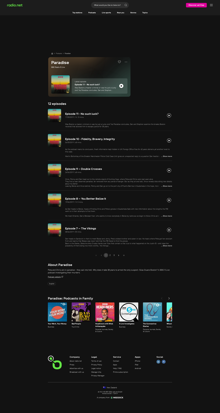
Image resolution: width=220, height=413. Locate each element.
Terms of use (96, 361)
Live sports (106, 13)
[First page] (96, 255)
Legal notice (96, 368)
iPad (136, 365)
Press (72, 365)
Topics (145, 13)
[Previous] (162, 297)
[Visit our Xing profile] (164, 361)
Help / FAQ (117, 368)
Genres (133, 13)
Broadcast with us (77, 372)
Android (138, 368)
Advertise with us (76, 368)
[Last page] (124, 255)
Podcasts (92, 13)
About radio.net (76, 361)
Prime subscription (120, 372)
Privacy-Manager (98, 376)
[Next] (169, 297)
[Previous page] (101, 255)
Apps (115, 365)
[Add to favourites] (119, 62)
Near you (120, 13)
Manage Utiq (96, 372)
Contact (116, 361)
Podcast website (54, 277)
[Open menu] (211, 5)
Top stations (77, 13)
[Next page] (119, 255)
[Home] (52, 53)
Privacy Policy (96, 365)
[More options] (126, 61)
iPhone (137, 361)
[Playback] (121, 86)
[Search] (125, 5)
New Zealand (111, 388)
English (51, 284)
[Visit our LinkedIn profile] (158, 361)
